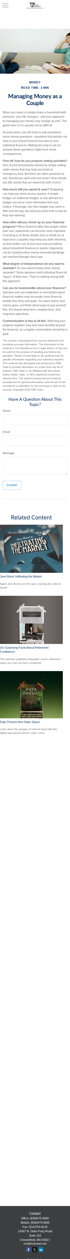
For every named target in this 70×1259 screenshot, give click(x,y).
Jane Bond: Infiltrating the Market (21, 576)
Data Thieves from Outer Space (20, 722)
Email (6, 431)
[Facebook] (28, 1249)
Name (6, 410)
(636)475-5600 (39, 1218)
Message (8, 453)
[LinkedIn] (41, 1249)
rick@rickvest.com (35, 1243)
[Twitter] (34, 1249)
